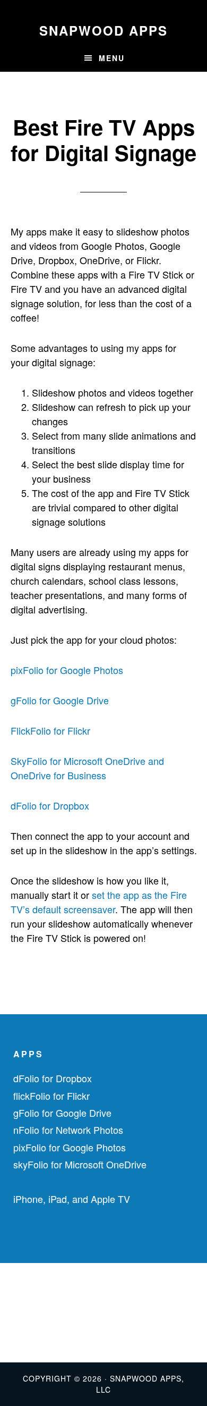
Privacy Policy (32, 1329)
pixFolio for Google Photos (67, 670)
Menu (112, 58)
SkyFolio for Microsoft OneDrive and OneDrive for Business (87, 768)
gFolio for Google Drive (60, 700)
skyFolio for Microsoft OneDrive (79, 1164)
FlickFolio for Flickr (50, 730)
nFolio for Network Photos (68, 1129)
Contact (19, 1312)
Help (12, 1295)
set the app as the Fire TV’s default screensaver (99, 902)
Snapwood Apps (103, 30)
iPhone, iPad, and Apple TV (71, 1199)
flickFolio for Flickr (51, 1095)
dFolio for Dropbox (50, 805)
